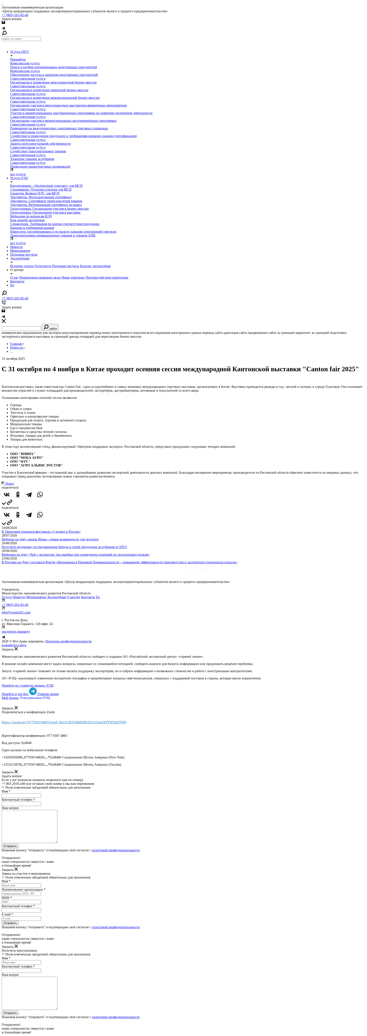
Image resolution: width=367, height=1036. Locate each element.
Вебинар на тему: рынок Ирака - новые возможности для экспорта (50, 539)
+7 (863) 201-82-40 (15, 15)
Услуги (7, 597)
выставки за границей (52, 336)
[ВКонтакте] (7, 494)
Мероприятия (36, 597)
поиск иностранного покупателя (125, 332)
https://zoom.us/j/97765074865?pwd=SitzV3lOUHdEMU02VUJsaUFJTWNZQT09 (64, 722)
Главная (16, 344)
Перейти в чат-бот (15, 694)
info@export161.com (16, 612)
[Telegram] (29, 494)
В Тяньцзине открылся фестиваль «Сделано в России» (41, 531)
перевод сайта (212, 332)
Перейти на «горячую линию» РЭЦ (28, 685)
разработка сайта (14, 645)
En (98, 597)
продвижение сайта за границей (271, 332)
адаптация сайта (235, 332)
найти (53, 328)
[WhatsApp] (40, 494)
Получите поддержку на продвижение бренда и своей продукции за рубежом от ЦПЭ (64, 547)
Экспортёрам (56, 597)
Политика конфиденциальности (68, 641)
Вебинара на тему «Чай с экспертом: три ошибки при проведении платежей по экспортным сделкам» (76, 554)
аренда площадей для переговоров (94, 336)
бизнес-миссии (130, 336)
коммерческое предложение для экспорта (31, 332)
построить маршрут (16, 631)
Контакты (88, 597)
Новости (16, 247)
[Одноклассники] (18, 494)
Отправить (10, 846)
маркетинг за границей (312, 332)
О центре (73, 597)
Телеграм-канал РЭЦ (35, 698)
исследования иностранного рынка (175, 332)
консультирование (75, 332)
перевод (95, 332)
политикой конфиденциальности (116, 850)
